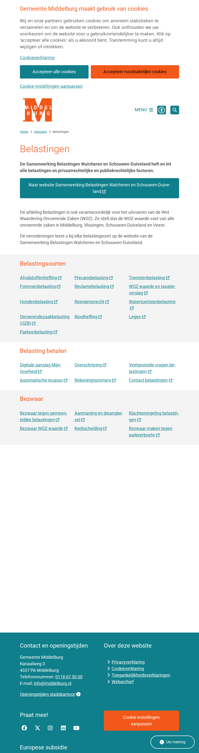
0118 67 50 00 (69, 676)
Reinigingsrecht (89, 301)
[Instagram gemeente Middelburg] (50, 728)
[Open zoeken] (174, 110)
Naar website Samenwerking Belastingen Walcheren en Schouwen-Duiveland (99, 188)
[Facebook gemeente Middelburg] (24, 728)
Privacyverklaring (128, 662)
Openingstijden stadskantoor (47, 694)
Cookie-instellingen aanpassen (51, 86)
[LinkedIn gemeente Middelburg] (63, 728)
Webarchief (123, 681)
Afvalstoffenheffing (38, 277)
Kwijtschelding (88, 428)
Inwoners (40, 132)
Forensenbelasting (38, 286)
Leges (135, 316)
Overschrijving (88, 364)
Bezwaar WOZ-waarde (41, 428)
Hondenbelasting (36, 301)
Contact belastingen (148, 380)
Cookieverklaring (37, 57)
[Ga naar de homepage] (38, 110)
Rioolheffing (86, 316)
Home (24, 132)
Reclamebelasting (92, 286)
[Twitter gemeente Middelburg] (37, 728)
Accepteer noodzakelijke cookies (134, 71)
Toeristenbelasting (147, 277)
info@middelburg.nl (52, 683)
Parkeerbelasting (36, 331)
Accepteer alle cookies (54, 71)
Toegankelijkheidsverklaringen (141, 675)
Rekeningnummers (93, 380)
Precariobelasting (91, 277)
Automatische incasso (41, 380)
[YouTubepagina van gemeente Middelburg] (76, 728)
